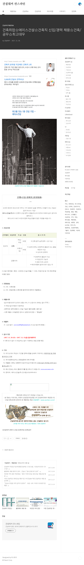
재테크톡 (68, 102)
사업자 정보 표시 (9, 450)
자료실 (67, 136)
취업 (76, 217)
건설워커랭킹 (74, 228)
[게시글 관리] (10, 438)
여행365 (68, 147)
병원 (72, 212)
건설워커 (7, 463)
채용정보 (13, 11)
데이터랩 (50, 11)
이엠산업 (68, 150)
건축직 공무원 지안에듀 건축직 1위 (18, 64)
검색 (75, 4)
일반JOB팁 (68, 85)
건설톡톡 (68, 73)
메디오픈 (68, 121)
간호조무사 (77, 206)
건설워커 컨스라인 (13, 4)
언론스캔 (68, 139)
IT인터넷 (67, 108)
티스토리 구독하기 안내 (71, 170)
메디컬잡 (67, 118)
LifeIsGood (68, 114)
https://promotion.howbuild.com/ (16, 76)
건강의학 (68, 123)
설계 (77, 222)
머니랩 (67, 96)
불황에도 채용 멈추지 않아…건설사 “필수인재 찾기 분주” (21, 471)
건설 (66, 206)
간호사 (67, 209)
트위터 (70, 206)
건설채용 (72, 230)
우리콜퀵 (68, 155)
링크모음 (67, 81)
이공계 (78, 230)
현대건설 (71, 204)
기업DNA (68, 70)
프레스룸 (68, 78)
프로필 (68, 130)
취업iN (68, 87)
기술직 (67, 230)
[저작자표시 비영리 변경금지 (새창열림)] (24, 438)
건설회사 (78, 209)
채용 (76, 212)
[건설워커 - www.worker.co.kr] (44, 400)
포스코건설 (78, 204)
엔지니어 (72, 225)
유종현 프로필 (69, 182)
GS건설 (67, 225)
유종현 (73, 222)
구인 (66, 204)
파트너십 (67, 142)
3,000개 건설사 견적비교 (14, 79)
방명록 (74, 11)
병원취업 (67, 228)
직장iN (68, 90)
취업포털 (67, 212)
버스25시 (68, 145)
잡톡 (67, 93)
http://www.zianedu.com (13, 61)
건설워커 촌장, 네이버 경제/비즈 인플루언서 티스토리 (22, 526)
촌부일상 (68, 132)
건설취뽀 (38, 11)
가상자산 (68, 104)
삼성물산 (73, 214)
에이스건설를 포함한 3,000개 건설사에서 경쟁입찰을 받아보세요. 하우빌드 (22, 83)
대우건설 (67, 222)
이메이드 (68, 153)
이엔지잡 (67, 179)
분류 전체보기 (69, 58)
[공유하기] (8, 438)
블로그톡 (68, 99)
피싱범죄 (67, 111)
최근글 (67, 188)
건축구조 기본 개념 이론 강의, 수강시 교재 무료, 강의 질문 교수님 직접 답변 (22, 68)
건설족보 (25, 11)
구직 (72, 217)
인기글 (73, 188)
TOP (80, 558)
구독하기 (62, 11)
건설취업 (67, 217)
